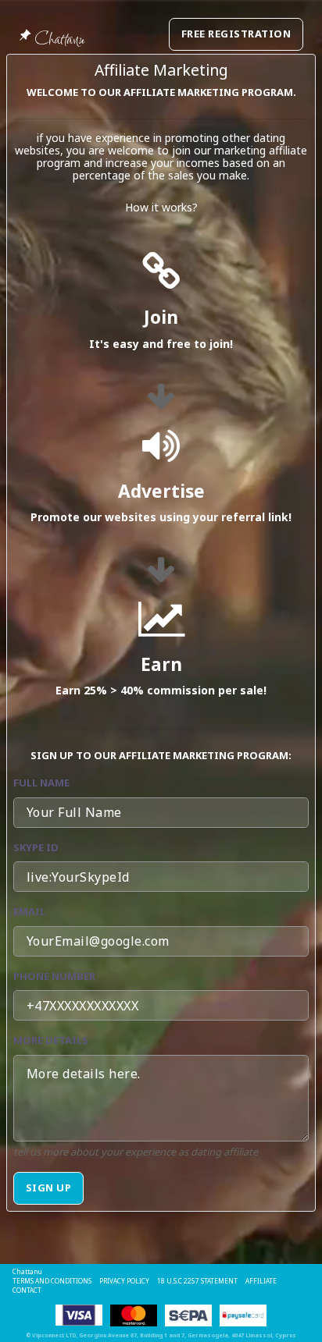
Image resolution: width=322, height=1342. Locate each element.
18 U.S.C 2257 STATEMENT (197, 1280)
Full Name (41, 783)
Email (29, 911)
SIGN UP (48, 1187)
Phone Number (54, 976)
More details (50, 1040)
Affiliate (261, 1280)
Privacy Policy (124, 1280)
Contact (27, 1290)
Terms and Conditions (52, 1280)
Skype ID (36, 847)
